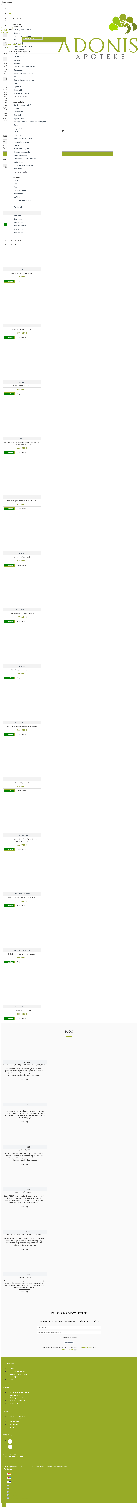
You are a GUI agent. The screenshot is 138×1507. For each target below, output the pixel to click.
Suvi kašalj (24, 1150)
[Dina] (9, 1486)
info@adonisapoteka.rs (16, 1456)
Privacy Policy (87, 1347)
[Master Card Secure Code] (17, 1498)
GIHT (24, 1107)
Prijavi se (69, 1343)
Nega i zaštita (18, 102)
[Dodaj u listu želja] (3, 221)
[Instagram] (10, 1441)
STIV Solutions (8, 1469)
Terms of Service (66, 1350)
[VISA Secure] (12, 1495)
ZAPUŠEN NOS (24, 1277)
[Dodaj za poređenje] (10, 221)
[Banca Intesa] (13, 1492)
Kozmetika (17, 177)
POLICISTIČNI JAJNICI (24, 1192)
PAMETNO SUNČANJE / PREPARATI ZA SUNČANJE (24, 1065)
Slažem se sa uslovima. (70, 1337)
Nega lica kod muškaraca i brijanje (24, 1235)
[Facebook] (10, 1447)
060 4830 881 (11, 1454)
